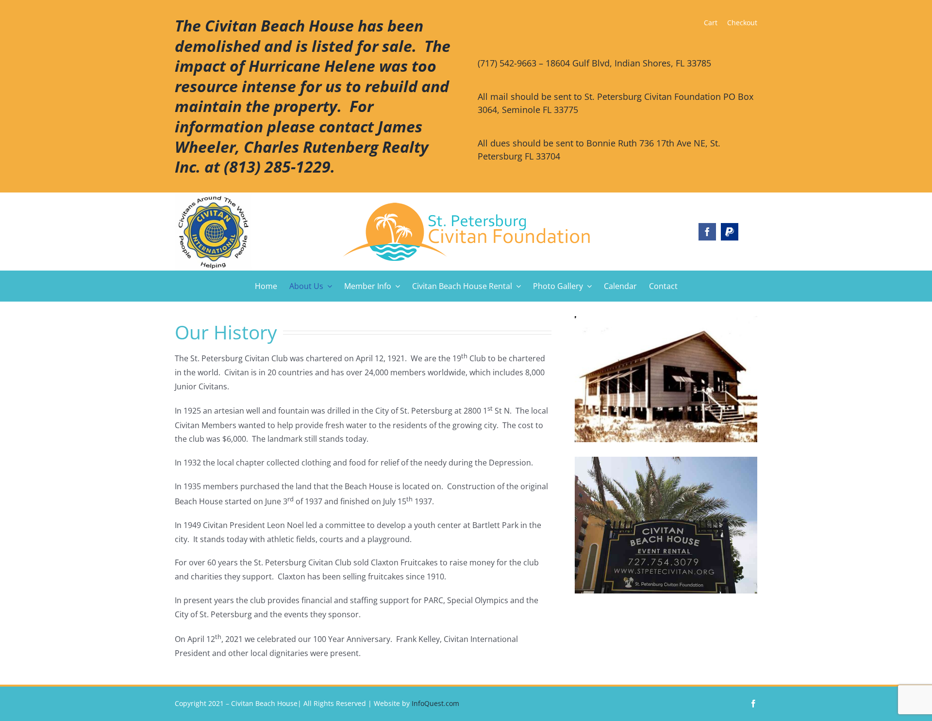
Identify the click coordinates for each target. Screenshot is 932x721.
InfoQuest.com (435, 703)
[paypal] (729, 231)
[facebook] (707, 231)
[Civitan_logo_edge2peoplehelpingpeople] (466, 206)
